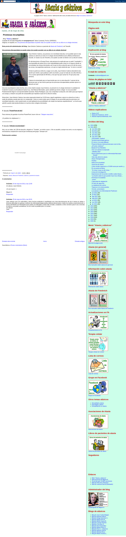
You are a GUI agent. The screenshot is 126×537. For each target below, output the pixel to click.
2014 (92, 209)
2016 (92, 213)
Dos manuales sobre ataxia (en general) (100, 265)
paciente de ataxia (34, 175)
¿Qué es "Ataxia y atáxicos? (97, 105)
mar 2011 (95, 133)
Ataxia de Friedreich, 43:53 (100, 115)
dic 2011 (94, 204)
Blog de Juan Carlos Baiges (100, 515)
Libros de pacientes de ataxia (97, 451)
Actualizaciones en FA (95, 330)
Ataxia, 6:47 (95, 113)
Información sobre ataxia (95, 286)
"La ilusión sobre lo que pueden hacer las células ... (107, 176)
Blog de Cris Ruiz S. (98, 524)
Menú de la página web (95, 243)
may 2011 (95, 136)
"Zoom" (94, 179)
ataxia (10, 175)
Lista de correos (93, 373)
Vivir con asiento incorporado (100, 150)
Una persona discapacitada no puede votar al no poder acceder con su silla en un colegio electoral (47, 42)
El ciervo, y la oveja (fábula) (100, 142)
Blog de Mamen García (99, 530)
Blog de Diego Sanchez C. (100, 518)
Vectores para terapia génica (100, 140)
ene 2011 (95, 129)
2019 (92, 219)
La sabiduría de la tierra (99, 185)
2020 (92, 221)
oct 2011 (94, 200)
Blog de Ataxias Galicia (99, 516)
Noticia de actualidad (98, 162)
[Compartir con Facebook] (27, 173)
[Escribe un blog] (24, 173)
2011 (92, 127)
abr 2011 (95, 134)
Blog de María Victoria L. (99, 533)
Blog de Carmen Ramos (99, 522)
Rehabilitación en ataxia (99, 406)
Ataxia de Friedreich (56, 46)
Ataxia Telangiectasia (98, 159)
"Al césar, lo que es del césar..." (101, 170)
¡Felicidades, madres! (98, 138)
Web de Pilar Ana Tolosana (100, 482)
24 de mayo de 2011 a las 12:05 (22, 183)
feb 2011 (95, 131)
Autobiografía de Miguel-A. (96, 507)
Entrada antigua (80, 241)
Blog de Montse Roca (98, 532)
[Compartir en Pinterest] (29, 173)
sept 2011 (95, 198)
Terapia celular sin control (96, 352)
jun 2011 (95, 193)
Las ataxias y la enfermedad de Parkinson (104, 191)
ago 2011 (95, 196)
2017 (92, 215)
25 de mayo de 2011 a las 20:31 (22, 199)
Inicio (45, 241)
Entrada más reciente (8, 241)
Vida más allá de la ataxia (99, 157)
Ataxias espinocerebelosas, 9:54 (102, 116)
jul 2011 (94, 194)
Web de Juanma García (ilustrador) (102, 484)
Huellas (94, 160)
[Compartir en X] (26, 173)
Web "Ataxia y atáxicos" (99, 478)
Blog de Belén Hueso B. (99, 521)
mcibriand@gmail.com (102, 75)
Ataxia (9, 38)
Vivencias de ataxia (98, 164)
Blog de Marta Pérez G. (99, 527)
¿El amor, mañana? (98, 146)
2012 (92, 206)
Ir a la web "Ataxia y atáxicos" (97, 46)
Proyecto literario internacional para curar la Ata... (106, 144)
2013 (92, 208)
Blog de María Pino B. (98, 519)
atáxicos (26, 175)
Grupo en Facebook (94, 395)
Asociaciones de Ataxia (95, 429)
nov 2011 (95, 202)
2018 (92, 217)
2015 (92, 211)
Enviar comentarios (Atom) (19, 245)
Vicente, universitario (98, 189)
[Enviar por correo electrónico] (22, 173)
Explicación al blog (94, 68)
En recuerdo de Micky (98, 168)
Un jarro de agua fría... (98, 183)
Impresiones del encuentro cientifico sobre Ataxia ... (107, 174)
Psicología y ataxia (97, 404)
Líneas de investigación (99, 172)
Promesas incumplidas (99, 177)
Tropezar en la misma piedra (100, 187)
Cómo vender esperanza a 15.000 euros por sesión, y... (108, 166)
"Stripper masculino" (47, 114)
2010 (92, 125)
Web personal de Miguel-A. (100, 479)
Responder (9, 194)
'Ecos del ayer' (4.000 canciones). (102, 481)
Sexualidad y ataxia (98, 403)
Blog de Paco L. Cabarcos (100, 529)
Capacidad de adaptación (99, 181)
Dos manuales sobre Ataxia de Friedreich (100, 308)
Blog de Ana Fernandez (99, 526)
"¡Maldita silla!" (96, 151)
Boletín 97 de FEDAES (99, 148)
